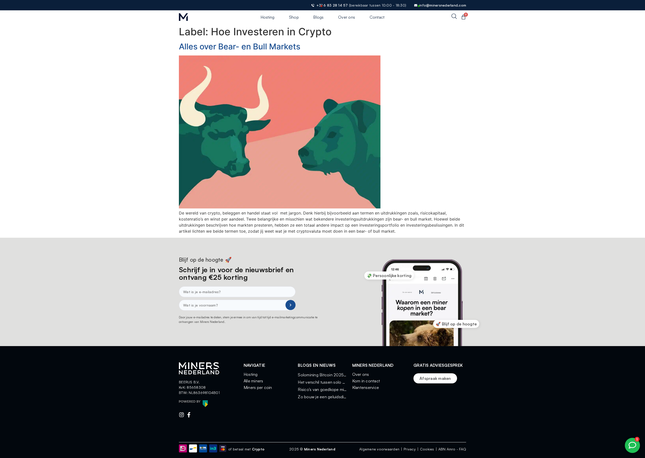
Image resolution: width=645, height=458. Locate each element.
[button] (389, 275)
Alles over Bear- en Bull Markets (239, 46)
